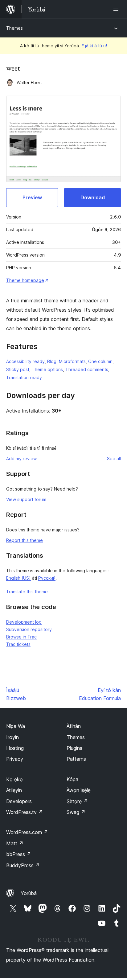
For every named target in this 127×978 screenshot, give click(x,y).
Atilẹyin (14, 790)
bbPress (18, 854)
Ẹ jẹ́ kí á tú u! (94, 45)
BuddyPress (23, 865)
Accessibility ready (25, 361)
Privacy (14, 759)
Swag (76, 812)
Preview (32, 197)
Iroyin (12, 737)
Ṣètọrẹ (77, 801)
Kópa (72, 779)
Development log (24, 622)
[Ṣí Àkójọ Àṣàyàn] (117, 9)
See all (114, 458)
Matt (14, 843)
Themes (14, 28)
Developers (19, 801)
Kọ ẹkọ (14, 779)
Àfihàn (74, 726)
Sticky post (17, 369)
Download (92, 197)
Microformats (72, 361)
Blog (51, 361)
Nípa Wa (15, 726)
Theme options (47, 369)
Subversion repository (29, 629)
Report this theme (24, 540)
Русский (46, 578)
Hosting (15, 748)
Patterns (76, 759)
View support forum (26, 499)
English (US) (18, 578)
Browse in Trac (21, 636)
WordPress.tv (24, 812)
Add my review (21, 458)
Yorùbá (29, 893)
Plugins (74, 748)
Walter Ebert (29, 82)
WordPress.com (27, 832)
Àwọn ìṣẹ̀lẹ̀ (79, 790)
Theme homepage (25, 280)
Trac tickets (18, 644)
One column (100, 361)
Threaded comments (86, 369)
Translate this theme (27, 591)
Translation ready (24, 377)
